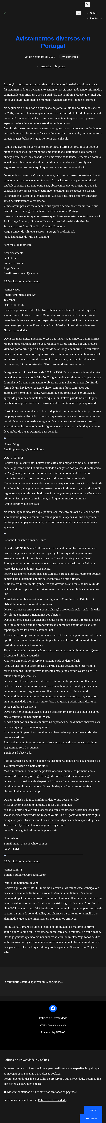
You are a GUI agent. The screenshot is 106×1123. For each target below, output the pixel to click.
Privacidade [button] (91, 1118)
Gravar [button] (93, 1110)
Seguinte (60, 66)
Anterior (46, 66)
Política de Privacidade (53, 1018)
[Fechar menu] (87, 4)
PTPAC (60, 1032)
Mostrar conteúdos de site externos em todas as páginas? (41, 1092)
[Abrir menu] (78, 13)
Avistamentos (69, 56)
